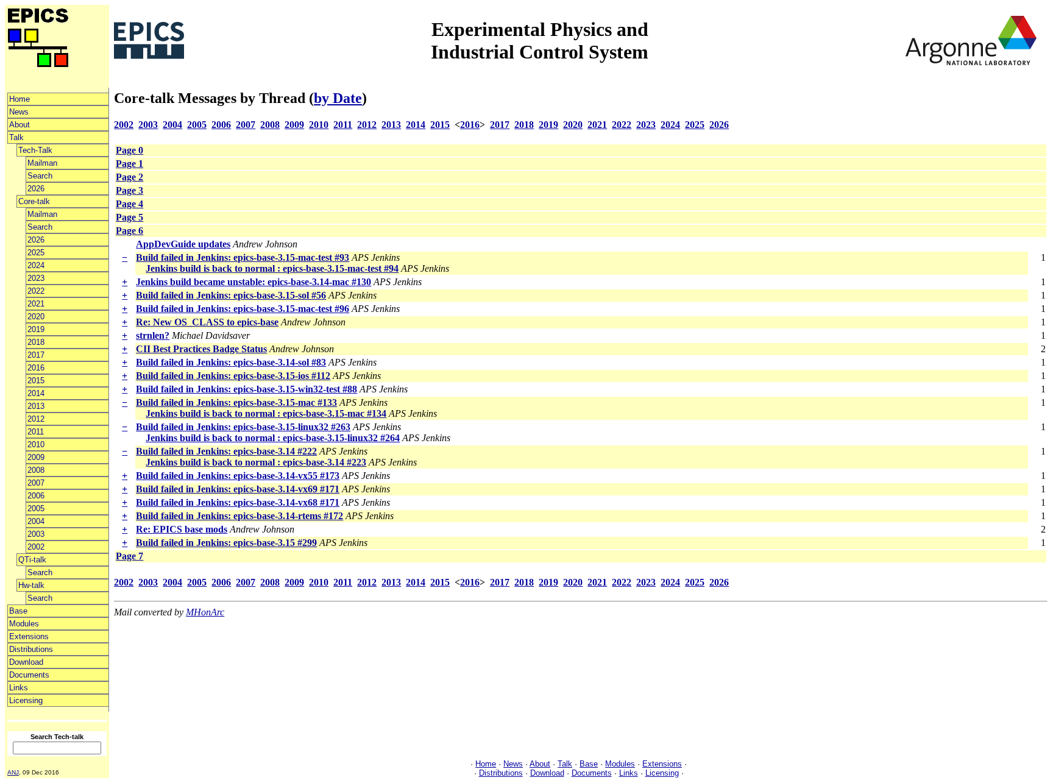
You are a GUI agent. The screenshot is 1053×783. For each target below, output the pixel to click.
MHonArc (205, 612)
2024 (35, 265)
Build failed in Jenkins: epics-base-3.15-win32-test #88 (246, 389)
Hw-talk (31, 585)
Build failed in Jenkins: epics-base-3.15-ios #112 (233, 375)
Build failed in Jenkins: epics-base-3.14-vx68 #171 (237, 502)
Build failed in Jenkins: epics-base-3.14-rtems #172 (239, 516)
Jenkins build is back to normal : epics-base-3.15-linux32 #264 (273, 438)
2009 (35, 457)
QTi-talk (32, 559)
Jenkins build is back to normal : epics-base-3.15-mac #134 (266, 413)
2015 (35, 380)
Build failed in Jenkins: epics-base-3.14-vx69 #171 (237, 489)
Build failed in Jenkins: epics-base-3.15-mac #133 (236, 402)
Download (26, 662)
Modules (24, 623)
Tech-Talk (35, 150)
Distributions (31, 649)
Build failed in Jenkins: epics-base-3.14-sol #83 (231, 362)
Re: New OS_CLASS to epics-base (207, 322)
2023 (35, 278)
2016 (35, 367)
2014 (35, 393)
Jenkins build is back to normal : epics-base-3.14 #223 (256, 462)
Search (39, 175)
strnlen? (152, 335)
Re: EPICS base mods (181, 529)
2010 (35, 444)
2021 (35, 303)
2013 (35, 406)
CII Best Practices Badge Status (201, 349)
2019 (35, 329)
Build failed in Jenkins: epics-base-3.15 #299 (226, 542)
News (19, 111)
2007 (35, 482)
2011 (35, 431)
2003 (35, 534)
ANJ (13, 772)
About (19, 124)
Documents (29, 674)
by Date (338, 98)
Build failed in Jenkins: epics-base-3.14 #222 (226, 451)
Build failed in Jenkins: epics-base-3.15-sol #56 (231, 295)
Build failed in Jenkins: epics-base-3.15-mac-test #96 (242, 308)
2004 (35, 521)
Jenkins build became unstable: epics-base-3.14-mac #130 (253, 282)
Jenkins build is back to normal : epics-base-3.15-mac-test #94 (272, 268)
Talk (16, 137)
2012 (35, 418)
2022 (35, 291)
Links (18, 687)
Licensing (26, 700)
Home (19, 99)
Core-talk (34, 201)
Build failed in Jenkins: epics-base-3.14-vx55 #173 (237, 475)
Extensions (29, 636)
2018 (35, 342)
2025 (35, 252)
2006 (35, 495)
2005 (35, 508)
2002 (35, 546)
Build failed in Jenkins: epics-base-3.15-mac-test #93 (242, 257)
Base (18, 610)
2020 (35, 316)
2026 (35, 188)
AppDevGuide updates (183, 244)
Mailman (42, 163)
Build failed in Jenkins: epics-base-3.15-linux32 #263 (243, 427)
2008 (35, 470)
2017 (35, 355)
